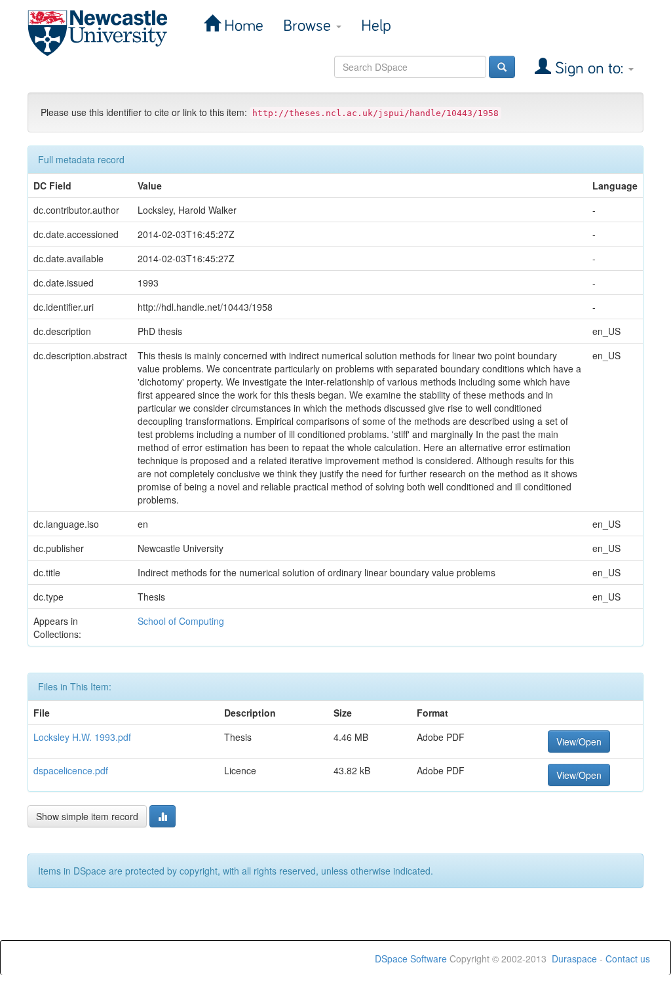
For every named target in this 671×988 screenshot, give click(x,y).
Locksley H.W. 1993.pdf (82, 736)
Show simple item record (87, 816)
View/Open (579, 741)
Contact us (627, 958)
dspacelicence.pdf (70, 770)
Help (376, 26)
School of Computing (181, 620)
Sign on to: (589, 68)
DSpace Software (411, 958)
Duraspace (574, 958)
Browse (309, 26)
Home (241, 26)
